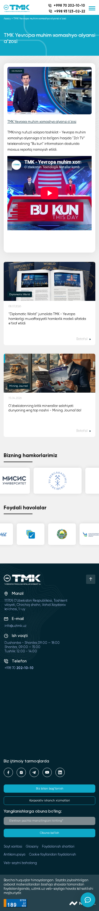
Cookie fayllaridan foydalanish (52, 854)
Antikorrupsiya (14, 854)
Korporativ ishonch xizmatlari (49, 800)
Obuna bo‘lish (49, 833)
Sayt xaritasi (13, 846)
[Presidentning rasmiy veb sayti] (60, 534)
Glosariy (32, 846)
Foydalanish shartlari (58, 846)
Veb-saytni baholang (20, 863)
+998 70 (19, 668)
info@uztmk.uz (15, 626)
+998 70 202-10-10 (69, 5)
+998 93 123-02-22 (69, 11)
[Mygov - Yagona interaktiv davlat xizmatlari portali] (29, 534)
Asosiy (7, 18)
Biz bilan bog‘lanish (49, 788)
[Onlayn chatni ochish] (88, 899)
